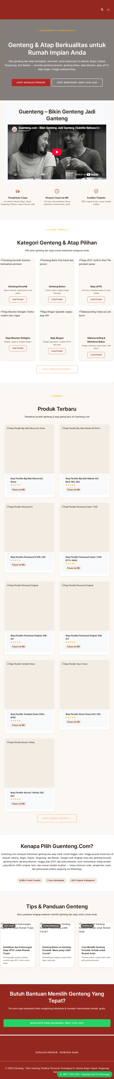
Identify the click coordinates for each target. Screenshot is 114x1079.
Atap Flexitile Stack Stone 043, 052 (83, 714)
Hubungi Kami (69, 1052)
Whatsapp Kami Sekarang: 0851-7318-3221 (57, 1023)
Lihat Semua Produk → (57, 818)
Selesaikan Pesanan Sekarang (28, 496)
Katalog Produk (47, 1052)
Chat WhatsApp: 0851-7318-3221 (77, 82)
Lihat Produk (17, 299)
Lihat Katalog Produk (31, 82)
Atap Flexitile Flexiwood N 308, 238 (27, 557)
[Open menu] (110, 10)
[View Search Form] (102, 9)
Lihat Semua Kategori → (57, 369)
